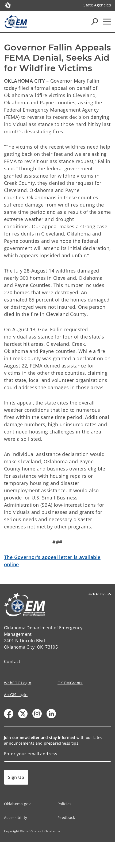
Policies (64, 803)
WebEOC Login (17, 682)
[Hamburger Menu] (107, 21)
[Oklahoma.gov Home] (7, 5)
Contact (12, 661)
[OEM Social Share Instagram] (37, 713)
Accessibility (15, 817)
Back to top (96, 594)
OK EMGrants (70, 682)
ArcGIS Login (16, 694)
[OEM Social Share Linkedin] (51, 713)
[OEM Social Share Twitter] (23, 713)
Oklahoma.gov (17, 803)
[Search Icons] (94, 21)
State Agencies (97, 5)
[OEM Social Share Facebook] (8, 713)
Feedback (66, 817)
